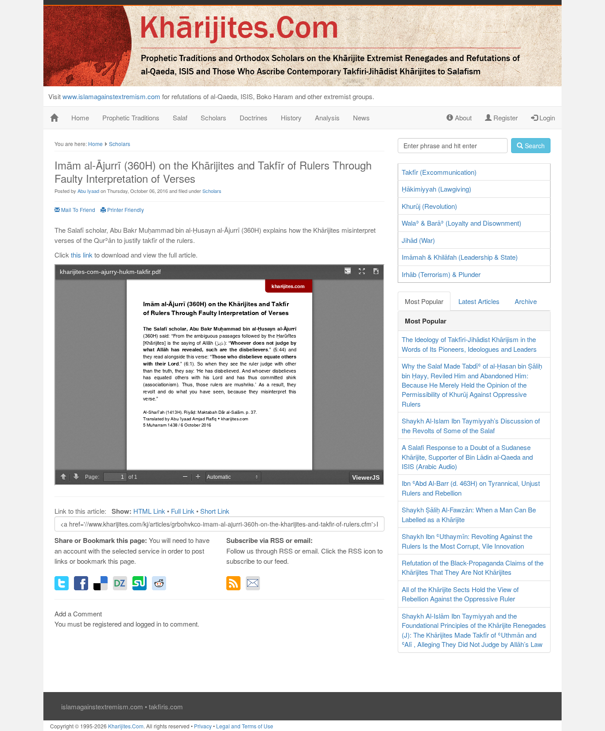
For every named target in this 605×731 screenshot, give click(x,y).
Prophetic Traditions (130, 117)
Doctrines (254, 117)
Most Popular (424, 301)
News (361, 117)
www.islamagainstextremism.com (111, 96)
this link (82, 254)
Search (534, 145)
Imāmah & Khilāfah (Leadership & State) (460, 257)
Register (505, 117)
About (462, 117)
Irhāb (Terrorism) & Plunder (441, 274)
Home (80, 117)
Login (546, 117)
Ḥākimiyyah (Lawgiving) (436, 188)
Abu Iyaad (88, 190)
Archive (526, 301)
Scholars (213, 117)
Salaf (180, 117)
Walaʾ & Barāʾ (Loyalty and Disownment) (461, 222)
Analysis (327, 117)
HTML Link (149, 511)
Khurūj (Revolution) (429, 206)
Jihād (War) (418, 240)
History (291, 117)
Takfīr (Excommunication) (439, 172)
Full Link (182, 511)
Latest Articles (479, 301)
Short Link (214, 511)
